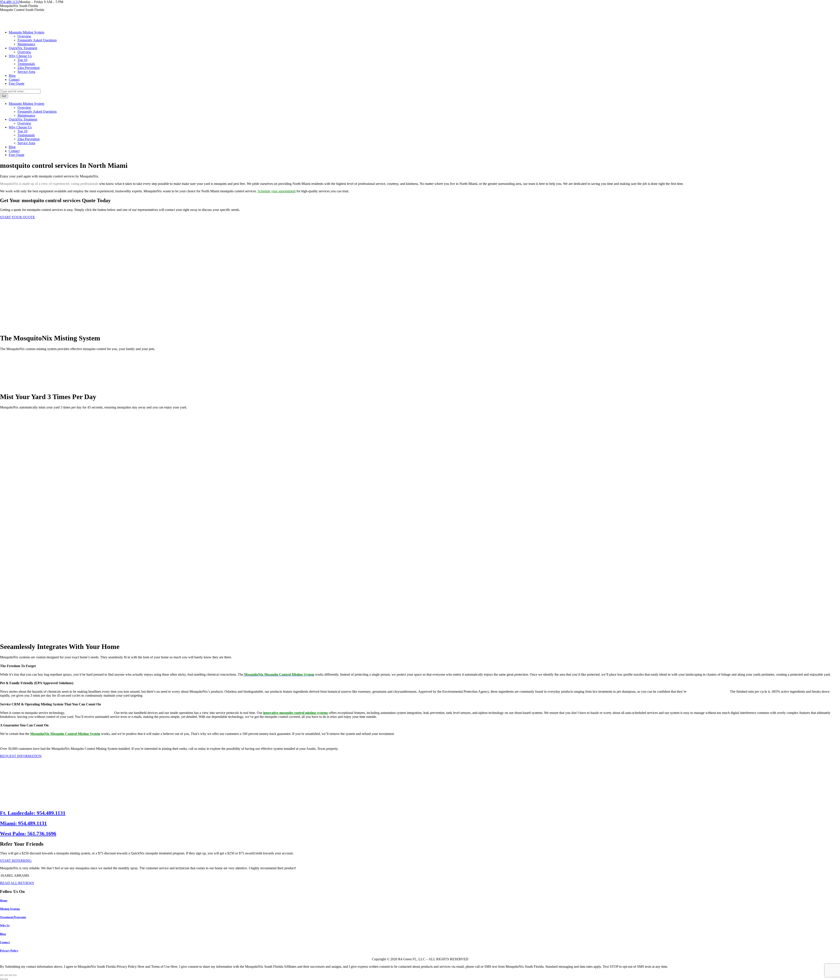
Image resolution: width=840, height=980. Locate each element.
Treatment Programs (13, 917)
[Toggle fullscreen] (10, 975)
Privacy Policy (9, 950)
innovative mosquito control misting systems (295, 713)
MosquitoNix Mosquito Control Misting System (65, 734)
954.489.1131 (9, 2)
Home (3, 900)
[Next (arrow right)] (6, 979)
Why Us (5, 925)
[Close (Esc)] (2, 975)
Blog (3, 934)
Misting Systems (10, 908)
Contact (5, 942)
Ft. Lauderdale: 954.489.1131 (32, 813)
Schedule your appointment (277, 191)
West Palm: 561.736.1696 (28, 833)
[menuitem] (26, 32)
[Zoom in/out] (15, 975)
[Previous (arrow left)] (2, 979)
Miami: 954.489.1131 (23, 823)
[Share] (6, 975)
